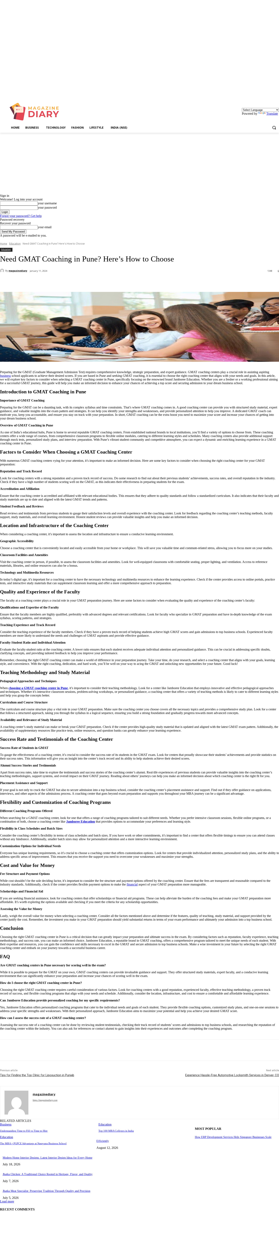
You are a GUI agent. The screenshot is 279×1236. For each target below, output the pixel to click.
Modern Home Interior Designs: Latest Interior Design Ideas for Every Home (47, 1157)
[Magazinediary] (36, 111)
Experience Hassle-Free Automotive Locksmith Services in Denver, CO (232, 1075)
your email (44, 227)
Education (15, 243)
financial (132, 884)
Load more (7, 1201)
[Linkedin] (276, 94)
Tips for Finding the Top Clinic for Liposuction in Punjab (37, 1075)
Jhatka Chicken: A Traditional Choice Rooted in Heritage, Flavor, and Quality (48, 1174)
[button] (274, 127)
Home (3, 243)
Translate (272, 113)
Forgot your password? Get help (21, 216)
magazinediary (18, 270)
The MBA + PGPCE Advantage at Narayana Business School (33, 1143)
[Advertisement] (139, 163)
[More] (96, 281)
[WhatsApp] (81, 281)
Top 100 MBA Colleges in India (116, 1130)
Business (5, 1124)
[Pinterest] (67, 281)
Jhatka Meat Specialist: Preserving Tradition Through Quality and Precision (46, 1191)
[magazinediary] (2, 271)
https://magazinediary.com (45, 1100)
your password (47, 207)
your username (47, 203)
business (5, 375)
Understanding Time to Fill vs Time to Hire (24, 1130)
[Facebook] (37, 281)
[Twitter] (52, 281)
